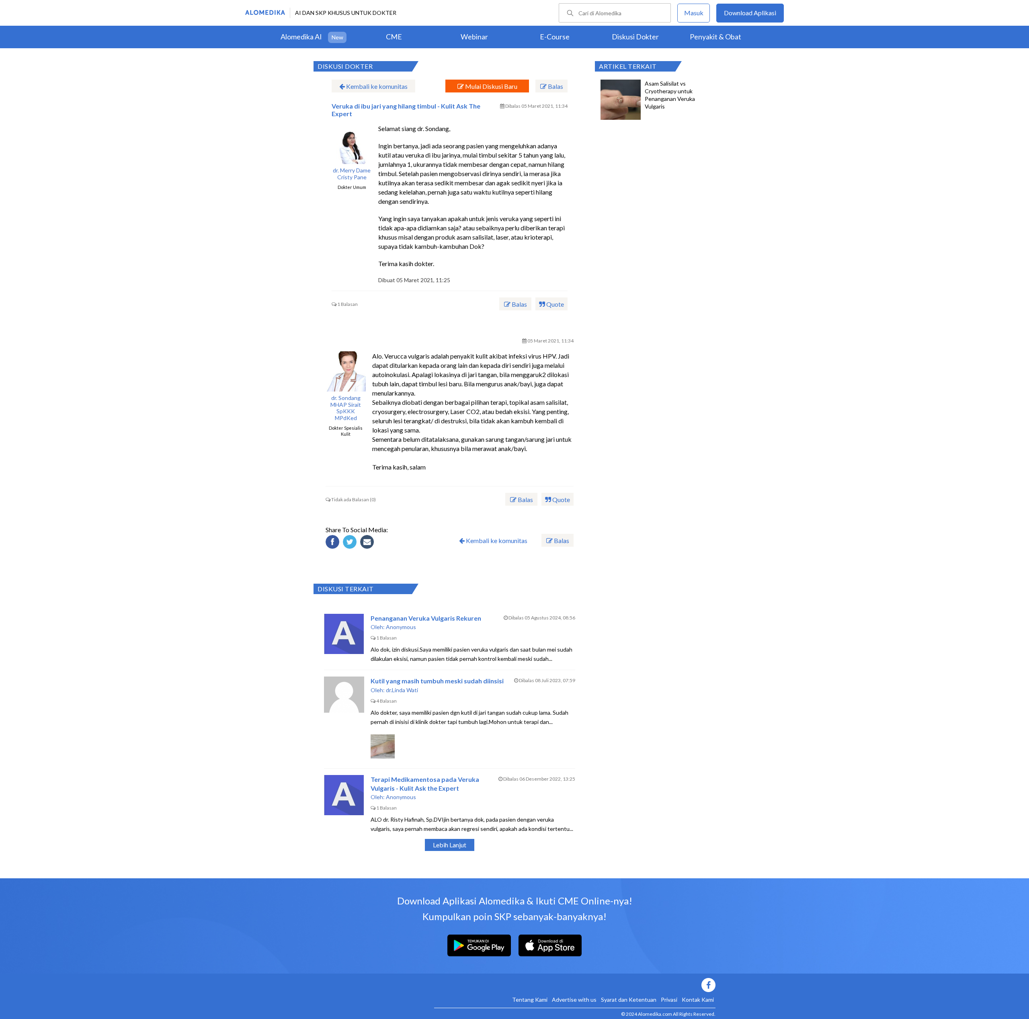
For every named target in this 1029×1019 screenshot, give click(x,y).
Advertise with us (574, 999)
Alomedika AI (301, 36)
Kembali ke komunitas (376, 86)
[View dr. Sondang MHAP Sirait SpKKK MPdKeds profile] (346, 371)
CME (394, 36)
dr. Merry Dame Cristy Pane (352, 173)
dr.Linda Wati (402, 690)
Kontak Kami (698, 999)
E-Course (555, 36)
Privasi (669, 999)
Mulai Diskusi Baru (490, 86)
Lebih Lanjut (449, 845)
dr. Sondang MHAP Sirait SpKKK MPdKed (345, 408)
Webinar (474, 36)
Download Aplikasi (750, 12)
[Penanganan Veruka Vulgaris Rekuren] (344, 634)
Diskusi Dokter (635, 36)
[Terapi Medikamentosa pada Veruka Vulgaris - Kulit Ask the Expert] (344, 795)
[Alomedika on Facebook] (574, 985)
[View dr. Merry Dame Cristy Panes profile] (352, 144)
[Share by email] (368, 543)
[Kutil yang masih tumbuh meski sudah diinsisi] (344, 697)
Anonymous (401, 626)
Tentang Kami (529, 999)
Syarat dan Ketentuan (628, 999)
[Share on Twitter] (351, 543)
